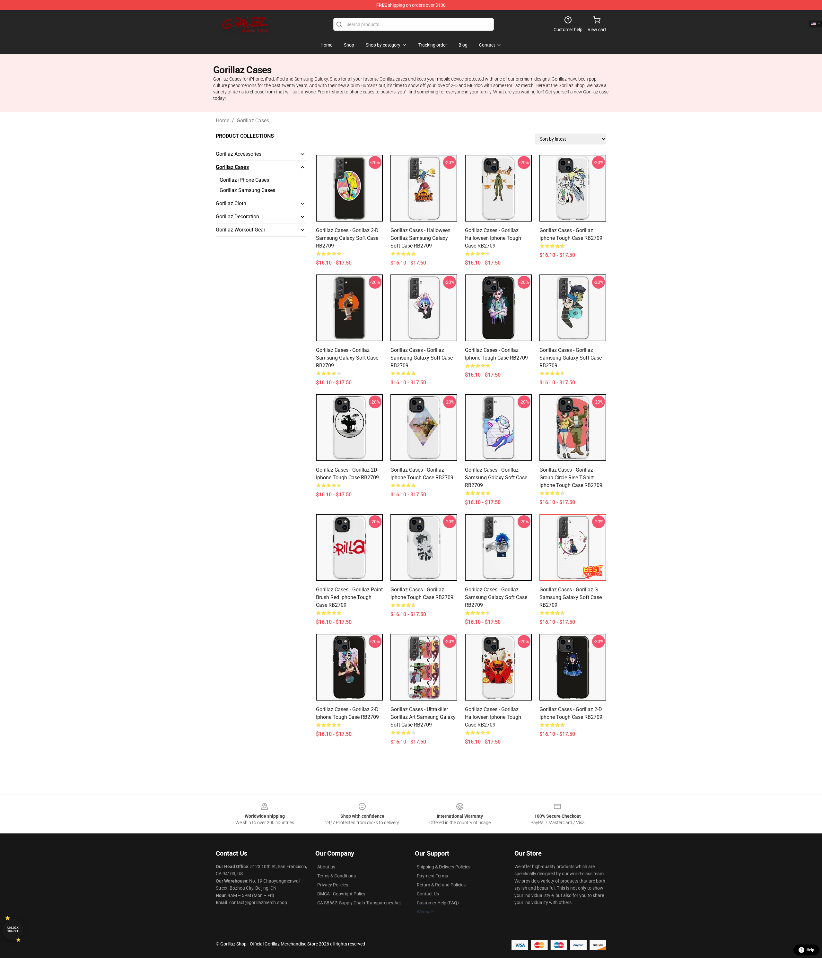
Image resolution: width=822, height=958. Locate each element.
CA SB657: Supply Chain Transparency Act (359, 902)
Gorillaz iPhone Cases (244, 180)
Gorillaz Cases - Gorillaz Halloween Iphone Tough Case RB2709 (493, 238)
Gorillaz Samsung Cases (247, 190)
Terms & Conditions (336, 875)
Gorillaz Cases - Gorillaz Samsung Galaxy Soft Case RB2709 (347, 358)
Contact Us (428, 893)
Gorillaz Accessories (238, 154)
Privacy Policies (332, 884)
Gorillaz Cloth (231, 203)
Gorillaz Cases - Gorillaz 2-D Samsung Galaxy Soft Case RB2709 (347, 238)
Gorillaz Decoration (237, 216)
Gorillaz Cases (253, 121)
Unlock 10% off (13, 929)
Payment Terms (432, 875)
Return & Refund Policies (441, 884)
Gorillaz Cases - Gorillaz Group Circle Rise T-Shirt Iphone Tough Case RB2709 (570, 477)
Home (222, 121)
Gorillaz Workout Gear (240, 230)
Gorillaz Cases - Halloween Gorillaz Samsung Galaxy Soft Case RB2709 (420, 238)
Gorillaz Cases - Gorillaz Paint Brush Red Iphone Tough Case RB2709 (349, 597)
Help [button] (810, 950)
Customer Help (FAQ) (438, 902)
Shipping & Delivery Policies (443, 866)
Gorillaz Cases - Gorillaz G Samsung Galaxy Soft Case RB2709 (570, 597)
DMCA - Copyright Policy (341, 893)
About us (326, 866)
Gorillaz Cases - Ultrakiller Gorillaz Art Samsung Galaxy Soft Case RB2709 (423, 717)
